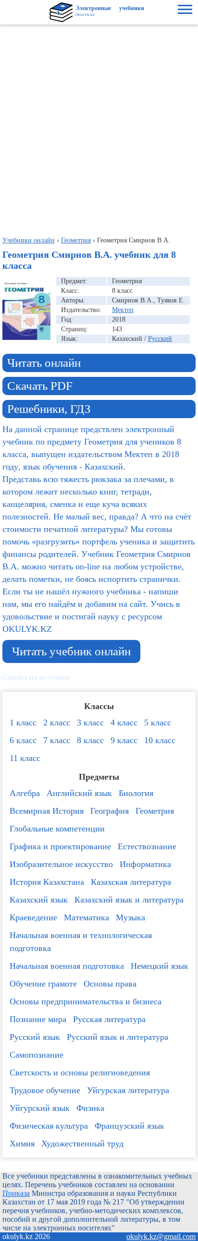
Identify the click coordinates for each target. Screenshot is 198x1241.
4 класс (124, 722)
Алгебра (25, 793)
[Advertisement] (99, 128)
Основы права (110, 983)
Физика (90, 1108)
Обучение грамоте (43, 983)
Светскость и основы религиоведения (80, 1072)
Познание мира (38, 1019)
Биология (136, 793)
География (109, 811)
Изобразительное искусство (61, 864)
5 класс (157, 722)
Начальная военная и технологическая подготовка (81, 941)
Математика (86, 917)
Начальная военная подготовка (67, 966)
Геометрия (155, 811)
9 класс (124, 740)
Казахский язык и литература (129, 899)
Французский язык (129, 1126)
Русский (160, 338)
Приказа (16, 1193)
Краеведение (33, 917)
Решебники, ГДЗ (49, 408)
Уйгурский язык (40, 1108)
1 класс (23, 722)
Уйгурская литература (128, 1090)
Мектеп (123, 309)
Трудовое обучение (45, 1090)
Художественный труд (82, 1143)
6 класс (23, 740)
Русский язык (35, 1037)
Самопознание (36, 1055)
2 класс (56, 722)
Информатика (145, 864)
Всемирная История (47, 811)
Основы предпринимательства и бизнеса (85, 1001)
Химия (22, 1143)
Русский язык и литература (117, 1037)
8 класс (90, 740)
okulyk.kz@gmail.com (161, 1236)
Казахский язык (39, 899)
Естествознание (147, 846)
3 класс (90, 722)
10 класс (159, 740)
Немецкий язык (159, 966)
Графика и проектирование (60, 846)
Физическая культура (49, 1126)
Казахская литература (131, 882)
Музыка (130, 917)
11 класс (25, 758)
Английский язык (79, 793)
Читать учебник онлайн (71, 651)
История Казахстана (47, 882)
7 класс (56, 740)
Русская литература (109, 1019)
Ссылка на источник (36, 677)
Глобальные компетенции (57, 828)
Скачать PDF (40, 385)
